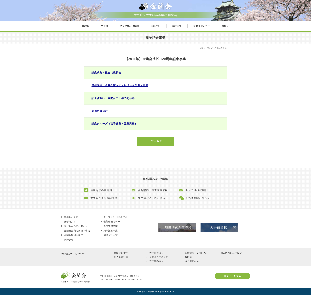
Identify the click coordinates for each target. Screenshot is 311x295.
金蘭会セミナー (201, 26)
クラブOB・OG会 (129, 26)
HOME (86, 26)
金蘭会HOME (206, 48)
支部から (156, 26)
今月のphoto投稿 (195, 190)
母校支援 (177, 26)
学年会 (104, 26)
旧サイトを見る (232, 276)
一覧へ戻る (155, 141)
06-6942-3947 (113, 279)
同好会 (225, 26)
